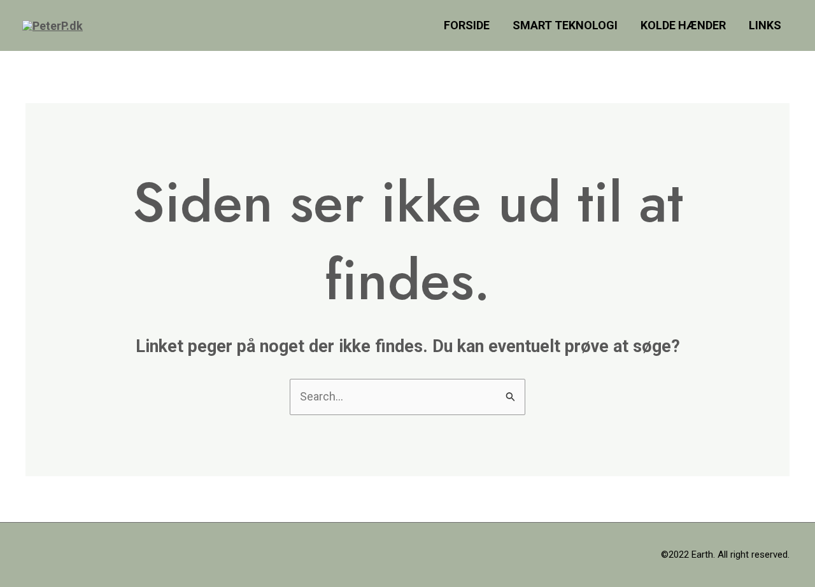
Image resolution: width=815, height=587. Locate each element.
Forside (467, 25)
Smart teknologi (565, 25)
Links (765, 25)
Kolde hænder (683, 25)
